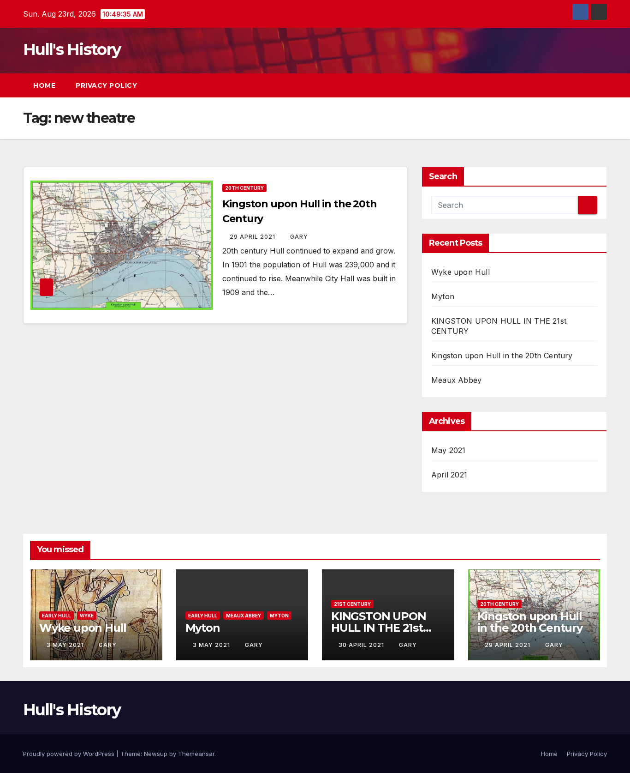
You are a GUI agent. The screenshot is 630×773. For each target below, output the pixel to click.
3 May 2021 (66, 644)
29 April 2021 (253, 236)
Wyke (87, 615)
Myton (442, 296)
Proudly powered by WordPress (69, 753)
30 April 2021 (362, 644)
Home (44, 85)
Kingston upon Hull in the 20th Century (502, 355)
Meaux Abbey (456, 380)
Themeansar (196, 753)
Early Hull (56, 615)
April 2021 (449, 474)
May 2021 (448, 450)
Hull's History (71, 49)
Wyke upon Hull (460, 272)
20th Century (244, 188)
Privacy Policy (106, 85)
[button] (583, 85)
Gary (299, 236)
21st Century (352, 604)
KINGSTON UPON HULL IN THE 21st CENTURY (378, 628)
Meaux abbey (243, 615)
